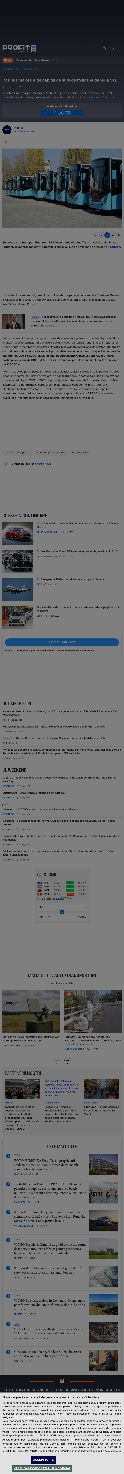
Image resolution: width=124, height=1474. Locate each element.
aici (72, 1439)
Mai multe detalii (24, 1417)
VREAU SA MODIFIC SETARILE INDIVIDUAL (42, 1468)
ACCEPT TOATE (43, 1460)
